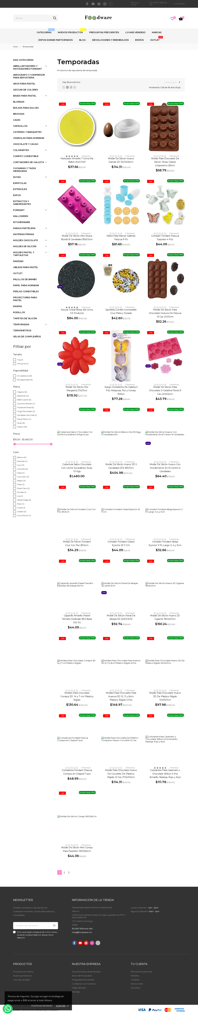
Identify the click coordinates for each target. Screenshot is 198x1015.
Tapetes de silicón (25, 318)
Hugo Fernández (26, 411)
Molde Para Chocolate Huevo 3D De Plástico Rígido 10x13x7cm (165, 696)
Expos (17, 195)
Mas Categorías (23, 60)
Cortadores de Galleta (28, 162)
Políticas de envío (41, 1005)
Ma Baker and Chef (27, 415)
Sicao (21, 423)
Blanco (21, 457)
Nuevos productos (22, 975)
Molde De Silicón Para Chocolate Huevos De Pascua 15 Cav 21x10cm (165, 313)
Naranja (22, 461)
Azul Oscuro (24, 515)
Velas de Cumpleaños (27, 336)
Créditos (135, 979)
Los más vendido (21, 979)
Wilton (22, 427)
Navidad (18, 261)
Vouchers (135, 987)
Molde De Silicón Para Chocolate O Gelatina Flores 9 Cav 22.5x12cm (165, 390)
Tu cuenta (139, 964)
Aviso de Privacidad (82, 975)
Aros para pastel (24, 83)
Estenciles (20, 189)
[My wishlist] (172, 18)
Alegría (22, 392)
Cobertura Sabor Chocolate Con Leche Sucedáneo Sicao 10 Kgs (76, 468)
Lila (20, 496)
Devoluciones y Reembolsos (110, 40)
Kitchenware (21, 222)
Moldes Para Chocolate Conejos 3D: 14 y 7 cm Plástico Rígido (76, 696)
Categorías (45, 31)
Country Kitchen (26, 403)
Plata (20, 484)
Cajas (16, 120)
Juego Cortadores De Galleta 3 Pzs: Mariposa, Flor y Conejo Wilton (121, 390)
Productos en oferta (23, 971)
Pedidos (135, 975)
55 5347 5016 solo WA (82, 928)
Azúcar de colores (25, 89)
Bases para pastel (24, 95)
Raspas (17, 306)
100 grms (22, 363)
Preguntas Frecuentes (104, 32)
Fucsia (21, 507)
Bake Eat (23, 396)
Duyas (17, 177)
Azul (20, 465)
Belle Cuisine (24, 400)
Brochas (18, 113)
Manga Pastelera (24, 228)
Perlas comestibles (26, 291)
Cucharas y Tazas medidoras (24, 169)
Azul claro (23, 477)
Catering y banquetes (27, 132)
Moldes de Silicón (24, 246)
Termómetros (22, 330)
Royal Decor (24, 419)
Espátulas (19, 183)
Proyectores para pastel (25, 299)
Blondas (18, 101)
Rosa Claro (23, 488)
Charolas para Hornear (28, 138)
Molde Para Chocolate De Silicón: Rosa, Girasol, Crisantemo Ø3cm (165, 162)
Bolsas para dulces (26, 107)
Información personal (141, 971)
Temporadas (21, 324)
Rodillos (19, 312)
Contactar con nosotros (84, 983)
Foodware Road (25, 407)
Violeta (21, 511)
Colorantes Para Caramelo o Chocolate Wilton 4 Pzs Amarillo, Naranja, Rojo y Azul (165, 774)
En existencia (24, 376)
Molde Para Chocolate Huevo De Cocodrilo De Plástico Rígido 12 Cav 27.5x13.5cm (121, 774)
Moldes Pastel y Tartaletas (23, 254)
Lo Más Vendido (135, 32)
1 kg (20, 360)
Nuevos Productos (71, 31)
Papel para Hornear (26, 285)
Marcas (156, 32)
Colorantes (21, 150)
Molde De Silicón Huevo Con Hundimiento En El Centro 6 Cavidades (165, 468)
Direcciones (137, 983)
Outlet (156, 38)
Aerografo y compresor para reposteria (29, 76)
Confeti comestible (26, 156)
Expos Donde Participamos (56, 40)
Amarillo (22, 469)
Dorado (21, 492)
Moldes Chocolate (25, 240)
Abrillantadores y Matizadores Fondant (27, 67)
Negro (21, 480)
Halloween (20, 216)
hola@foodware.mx (82, 932)
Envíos (139, 40)
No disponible (25, 380)
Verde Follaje (24, 500)
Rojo (20, 504)
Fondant (19, 210)
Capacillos (20, 126)
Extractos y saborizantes (22, 202)
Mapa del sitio (79, 987)
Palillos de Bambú (25, 279)
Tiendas (76, 992)
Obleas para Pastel (25, 267)
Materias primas (23, 234)
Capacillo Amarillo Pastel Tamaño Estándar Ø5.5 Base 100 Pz (77, 619)
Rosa (21, 473)
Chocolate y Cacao (25, 144)
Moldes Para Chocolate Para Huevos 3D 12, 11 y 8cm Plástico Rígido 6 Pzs (121, 696)
